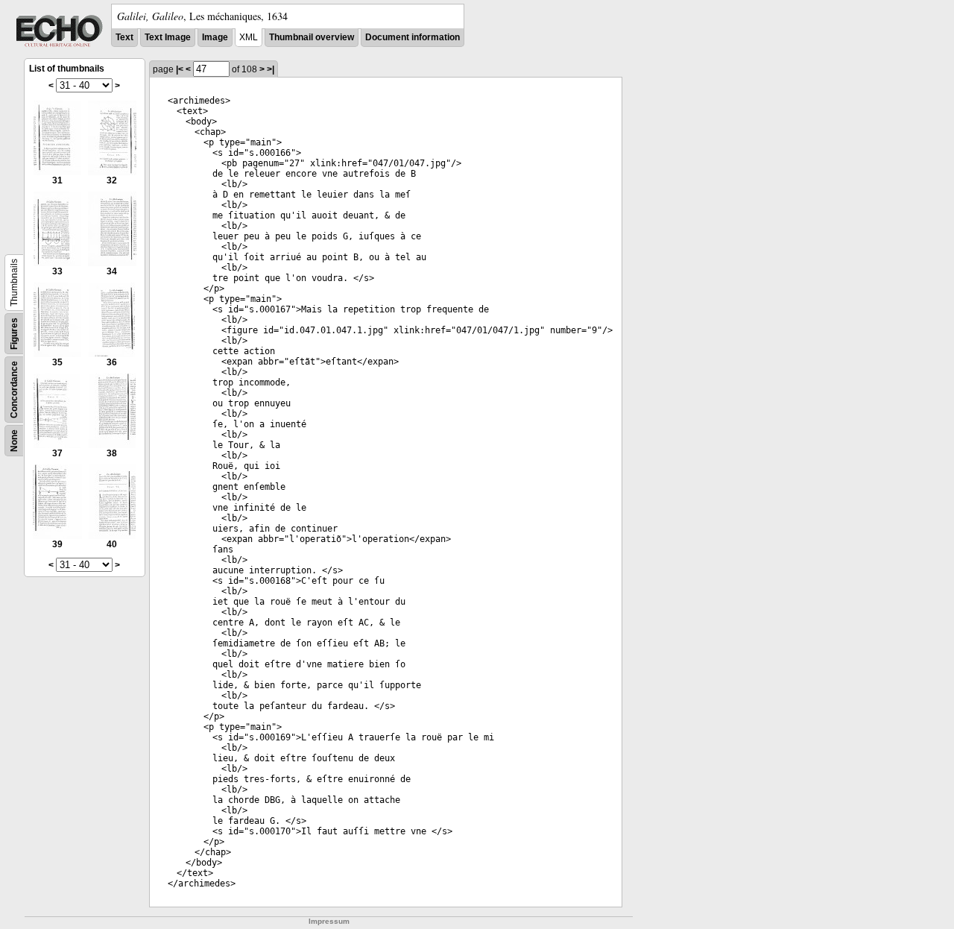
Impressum (329, 921)
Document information (412, 37)
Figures (14, 334)
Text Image (168, 37)
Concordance (14, 389)
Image (215, 37)
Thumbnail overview (311, 37)
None (14, 440)
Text (124, 37)
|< (179, 69)
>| (270, 69)
